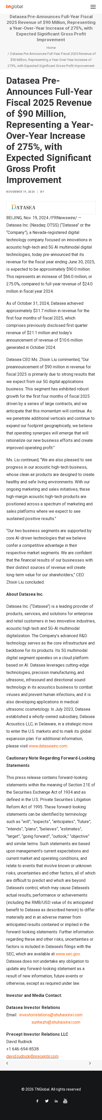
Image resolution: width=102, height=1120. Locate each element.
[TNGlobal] (14, 7)
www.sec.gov (68, 953)
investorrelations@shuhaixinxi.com (50, 1014)
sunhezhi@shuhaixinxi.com (55, 1022)
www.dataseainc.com (48, 746)
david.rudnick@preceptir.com (32, 1056)
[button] (93, 7)
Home (51, 48)
